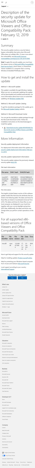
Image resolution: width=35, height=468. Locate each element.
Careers (4, 427)
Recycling (11, 465)
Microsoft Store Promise (7, 332)
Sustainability (5, 447)
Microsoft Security (23, 263)
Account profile (5, 315)
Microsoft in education (7, 343)
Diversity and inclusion (7, 441)
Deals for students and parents (9, 360)
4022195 (14, 162)
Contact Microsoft (11, 462)
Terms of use (23, 462)
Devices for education (7, 346)
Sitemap (4, 462)
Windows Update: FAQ (17, 98)
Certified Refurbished (6, 329)
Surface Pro (4, 287)
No (22, 278)
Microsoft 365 (5, 380)
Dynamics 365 (5, 377)
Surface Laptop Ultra (6, 292)
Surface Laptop (5, 289)
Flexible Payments (6, 335)
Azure (3, 399)
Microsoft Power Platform (7, 382)
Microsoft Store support (7, 320)
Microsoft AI (4, 371)
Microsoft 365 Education (7, 351)
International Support (7, 269)
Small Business (5, 391)
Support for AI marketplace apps (9, 408)
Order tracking (5, 326)
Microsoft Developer (6, 402)
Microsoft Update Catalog (11, 109)
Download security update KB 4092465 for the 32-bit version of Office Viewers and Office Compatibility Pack (18, 130)
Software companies (6, 416)
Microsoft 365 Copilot (7, 388)
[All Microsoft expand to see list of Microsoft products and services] (2, 2)
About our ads (17, 465)
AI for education (5, 363)
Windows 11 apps (6, 307)
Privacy (17, 462)
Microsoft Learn (5, 405)
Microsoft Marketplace (7, 413)
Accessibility (5, 444)
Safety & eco (5, 465)
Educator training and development (10, 357)
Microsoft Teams (5, 385)
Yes (12, 278)
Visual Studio (5, 419)
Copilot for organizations (7, 298)
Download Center (6, 318)
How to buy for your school (8, 354)
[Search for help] (6, 2)
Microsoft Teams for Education (8, 349)
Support (4, 6)
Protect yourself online (25, 258)
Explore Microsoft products (8, 304)
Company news (5, 433)
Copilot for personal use (7, 301)
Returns (4, 323)
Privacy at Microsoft (6, 436)
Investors (4, 439)
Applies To (5, 39)
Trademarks (29, 462)
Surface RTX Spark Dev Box (8, 295)
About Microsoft (5, 430)
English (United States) (10, 452)
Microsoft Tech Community (8, 410)
